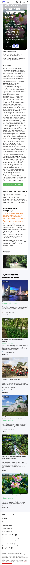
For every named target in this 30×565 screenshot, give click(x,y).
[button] (20, 2)
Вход (23, 2)
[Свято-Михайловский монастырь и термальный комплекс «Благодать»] (15, 405)
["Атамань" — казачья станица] (15, 367)
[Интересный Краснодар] (15, 290)
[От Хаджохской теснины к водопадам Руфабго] (15, 328)
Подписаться (8, 544)
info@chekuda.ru (7, 531)
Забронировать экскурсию (13, 184)
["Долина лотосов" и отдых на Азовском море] (15, 483)
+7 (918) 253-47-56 (7, 528)
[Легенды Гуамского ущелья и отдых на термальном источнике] (15, 444)
